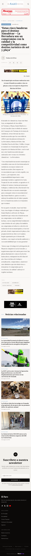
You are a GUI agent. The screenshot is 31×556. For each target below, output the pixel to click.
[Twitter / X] (13, 62)
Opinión (3, 525)
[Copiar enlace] (21, 62)
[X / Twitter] (5, 506)
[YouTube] (10, 506)
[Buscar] (28, 3)
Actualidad (4, 516)
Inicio (4, 20)
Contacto (4, 535)
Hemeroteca (4, 538)
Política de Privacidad (7, 546)
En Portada (4, 513)
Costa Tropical (5, 519)
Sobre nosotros (5, 533)
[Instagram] (7, 506)
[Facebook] (10, 62)
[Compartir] (17, 62)
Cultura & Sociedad (6, 522)
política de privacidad (17, 484)
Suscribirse (14, 480)
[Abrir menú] (2, 3)
